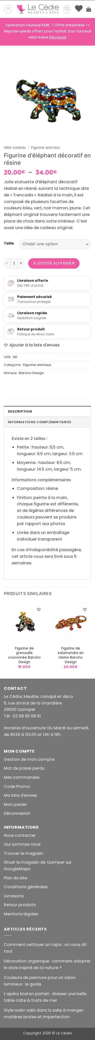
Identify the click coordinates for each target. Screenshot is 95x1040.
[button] (8, 9)
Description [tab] (20, 411)
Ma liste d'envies (20, 795)
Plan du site (15, 878)
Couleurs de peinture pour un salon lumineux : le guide (39, 981)
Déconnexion (17, 813)
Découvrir (58, 37)
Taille (9, 243)
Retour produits (20, 905)
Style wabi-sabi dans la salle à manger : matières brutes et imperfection (44, 1013)
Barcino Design (31, 372)
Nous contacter (20, 835)
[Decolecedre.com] (37, 9)
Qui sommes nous (22, 844)
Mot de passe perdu (24, 768)
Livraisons (14, 896)
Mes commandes (22, 777)
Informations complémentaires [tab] (39, 422)
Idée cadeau (15, 147)
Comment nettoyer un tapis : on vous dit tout (45, 948)
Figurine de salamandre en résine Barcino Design (71, 655)
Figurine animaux (45, 147)
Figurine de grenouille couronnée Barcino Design (24, 655)
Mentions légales (21, 914)
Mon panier (15, 804)
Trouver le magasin (23, 853)
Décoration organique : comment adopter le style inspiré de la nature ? (47, 964)
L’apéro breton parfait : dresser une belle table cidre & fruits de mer (45, 997)
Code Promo (17, 786)
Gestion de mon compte (29, 759)
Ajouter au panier (53, 263)
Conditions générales (26, 887)
